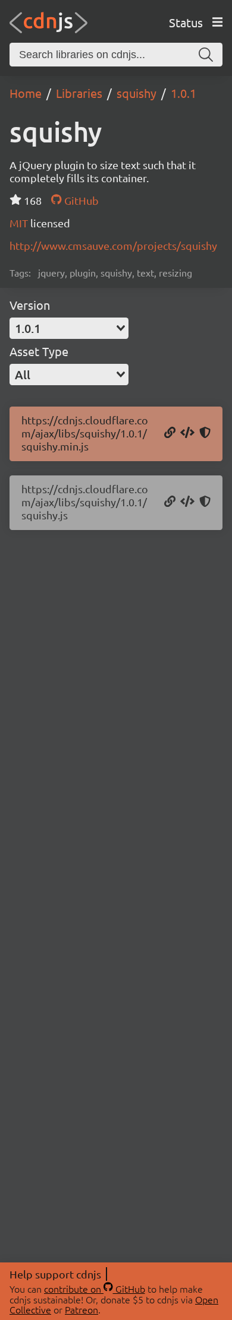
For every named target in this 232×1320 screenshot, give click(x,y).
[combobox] (69, 328)
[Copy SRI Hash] (205, 433)
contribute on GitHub (94, 1288)
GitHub (80, 200)
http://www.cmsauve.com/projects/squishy (113, 245)
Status (186, 22)
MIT (20, 223)
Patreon (81, 1309)
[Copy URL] (169, 433)
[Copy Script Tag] (187, 433)
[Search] (206, 54)
